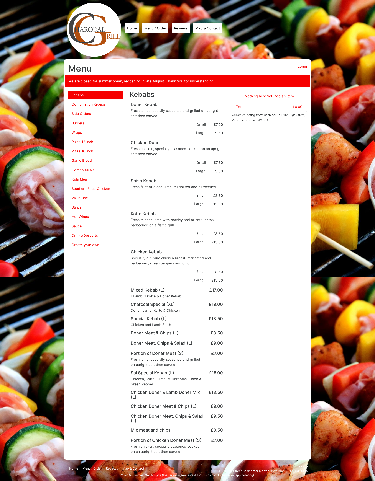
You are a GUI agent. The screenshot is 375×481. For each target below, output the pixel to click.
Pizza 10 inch (82, 151)
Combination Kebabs (89, 104)
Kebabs (78, 95)
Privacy (302, 466)
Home (132, 28)
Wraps (77, 132)
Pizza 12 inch (82, 142)
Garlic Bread (82, 160)
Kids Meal (80, 179)
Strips (76, 207)
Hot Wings (80, 216)
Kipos (157, 475)
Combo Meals (83, 170)
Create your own (85, 245)
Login (302, 66)
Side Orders (81, 113)
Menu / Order (155, 28)
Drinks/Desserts (85, 235)
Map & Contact (207, 28)
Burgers (78, 123)
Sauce (77, 226)
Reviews (181, 28)
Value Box (80, 198)
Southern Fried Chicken (91, 188)
